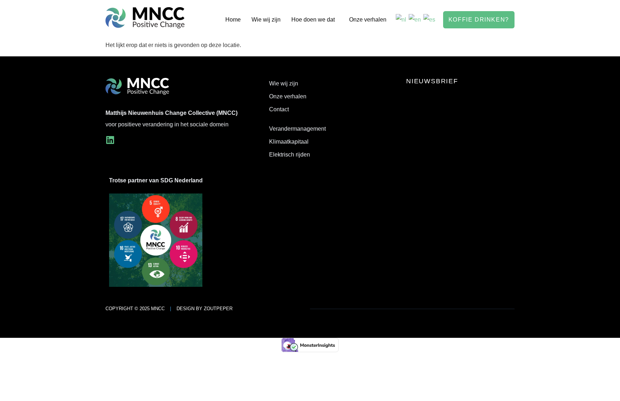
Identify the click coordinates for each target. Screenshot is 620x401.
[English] (415, 20)
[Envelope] (127, 139)
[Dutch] (401, 20)
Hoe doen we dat (313, 20)
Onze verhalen (367, 20)
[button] (315, 20)
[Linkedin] (109, 139)
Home (233, 20)
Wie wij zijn (266, 20)
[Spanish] (429, 20)
